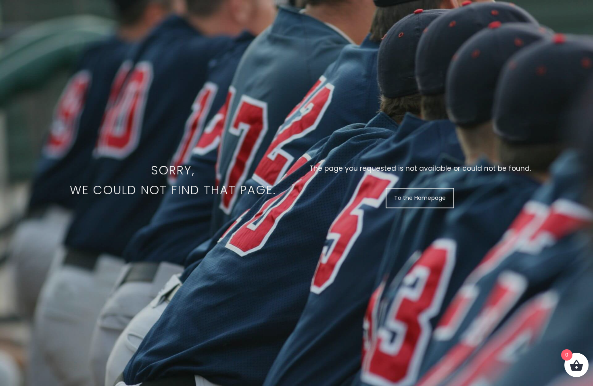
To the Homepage (420, 198)
